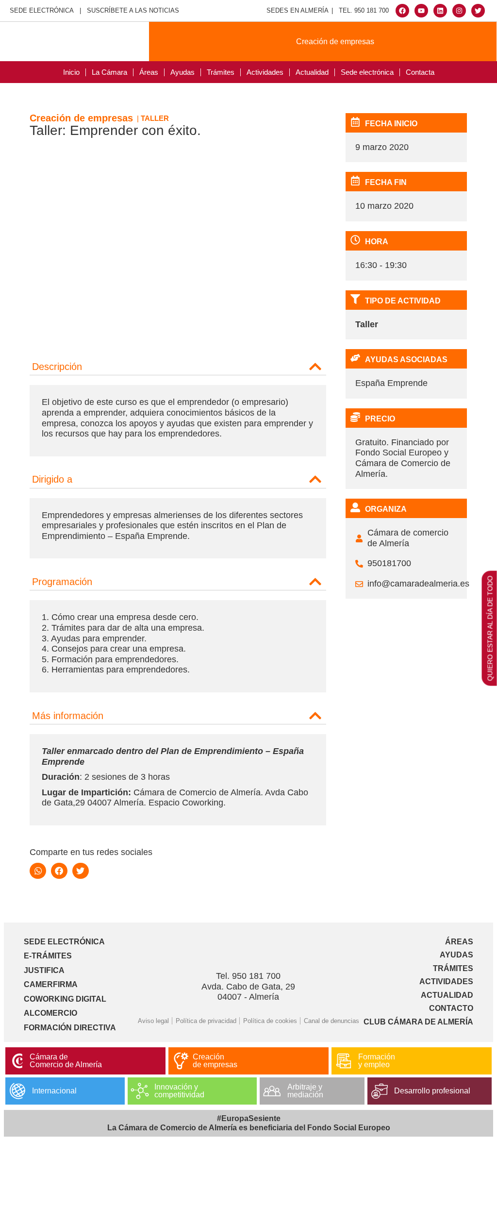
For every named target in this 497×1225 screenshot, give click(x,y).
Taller (155, 118)
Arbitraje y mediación (305, 1091)
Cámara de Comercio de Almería (66, 1061)
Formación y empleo (376, 1061)
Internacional (54, 1091)
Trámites (220, 72)
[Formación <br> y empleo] (343, 1061)
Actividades (265, 72)
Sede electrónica (367, 72)
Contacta (420, 72)
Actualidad (312, 72)
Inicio (71, 72)
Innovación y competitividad (179, 1091)
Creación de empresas (335, 41)
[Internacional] (17, 1091)
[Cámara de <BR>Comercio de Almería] (17, 1061)
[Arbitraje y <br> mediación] (272, 1091)
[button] (178, 364)
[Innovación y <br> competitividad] (139, 1091)
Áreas (148, 72)
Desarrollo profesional (432, 1091)
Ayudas (182, 72)
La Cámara (109, 72)
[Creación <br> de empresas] (180, 1061)
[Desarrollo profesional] (379, 1091)
